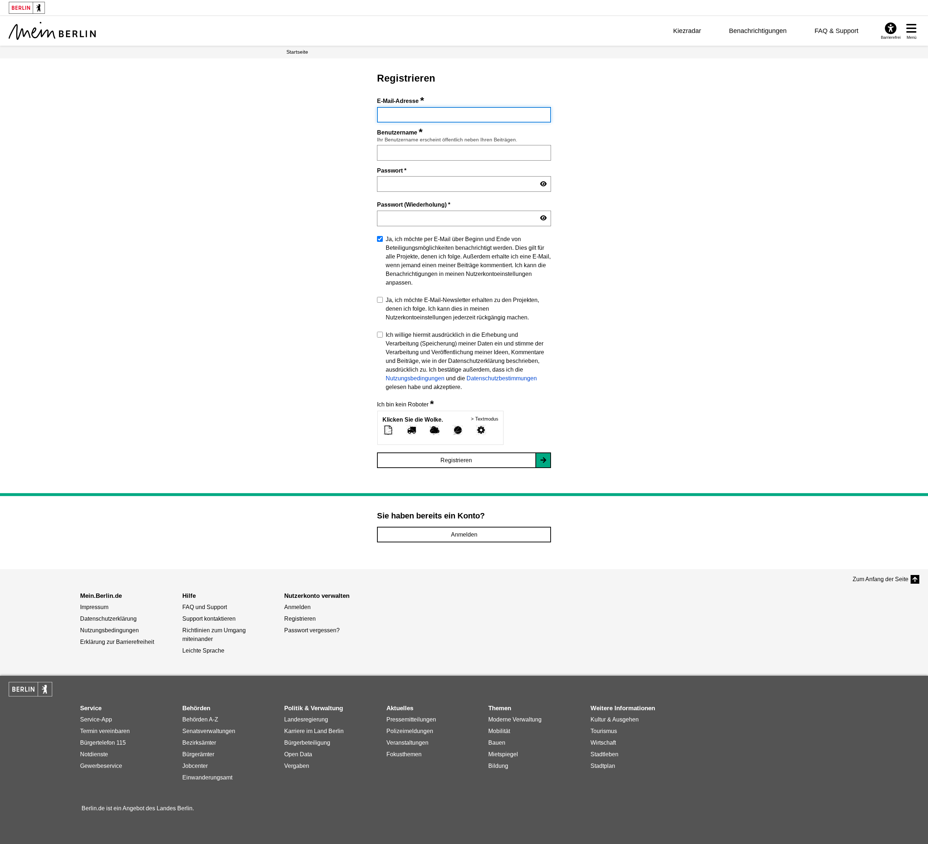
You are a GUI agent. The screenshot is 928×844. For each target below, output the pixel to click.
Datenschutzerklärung (108, 619)
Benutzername (400, 132)
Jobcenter (195, 766)
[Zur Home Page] (52, 31)
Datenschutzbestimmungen (502, 378)
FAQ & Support (836, 30)
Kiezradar (687, 30)
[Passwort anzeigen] (543, 184)
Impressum (94, 607)
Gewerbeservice (101, 766)
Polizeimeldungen (409, 731)
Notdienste (94, 754)
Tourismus (604, 731)
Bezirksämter (199, 743)
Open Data (298, 754)
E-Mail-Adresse (400, 101)
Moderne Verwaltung (515, 719)
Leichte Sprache (203, 651)
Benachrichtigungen (758, 30)
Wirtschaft (603, 743)
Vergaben (296, 766)
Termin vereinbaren (105, 731)
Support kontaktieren (209, 619)
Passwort (391, 170)
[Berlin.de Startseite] (30, 689)
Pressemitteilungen (411, 719)
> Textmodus (484, 419)
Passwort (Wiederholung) (413, 204)
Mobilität (499, 731)
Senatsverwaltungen (208, 731)
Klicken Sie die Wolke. (412, 420)
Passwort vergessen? (312, 630)
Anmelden (464, 534)
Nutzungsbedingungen (415, 378)
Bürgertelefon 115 (103, 743)
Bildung (498, 766)
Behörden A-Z (200, 719)
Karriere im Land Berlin (314, 731)
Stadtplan (603, 766)
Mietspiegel (503, 754)
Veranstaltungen (407, 743)
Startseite (297, 52)
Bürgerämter (198, 754)
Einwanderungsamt (207, 777)
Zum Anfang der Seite (880, 579)
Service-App (96, 719)
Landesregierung (306, 719)
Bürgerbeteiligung (307, 743)
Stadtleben (604, 754)
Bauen (496, 743)
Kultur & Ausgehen (615, 719)
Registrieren (456, 460)
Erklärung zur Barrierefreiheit (117, 642)
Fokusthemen (404, 754)
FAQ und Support (204, 607)
